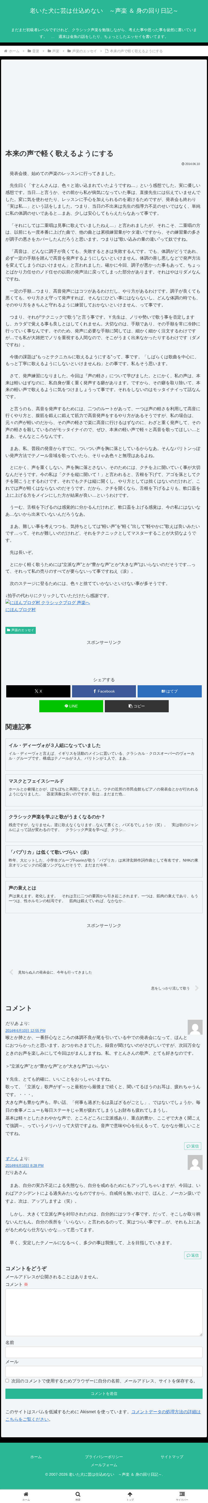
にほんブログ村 (20, 609)
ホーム (36, 1457)
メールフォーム (104, 1465)
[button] (137, 706)
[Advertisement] (104, 106)
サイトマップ (172, 1457)
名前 (9, 1342)
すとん (11, 1158)
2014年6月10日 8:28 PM (24, 1166)
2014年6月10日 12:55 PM (25, 1031)
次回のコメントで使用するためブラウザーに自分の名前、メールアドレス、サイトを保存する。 (104, 1381)
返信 (195, 1146)
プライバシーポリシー (104, 1457)
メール (11, 1361)
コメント (16, 1284)
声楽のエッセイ (22, 630)
